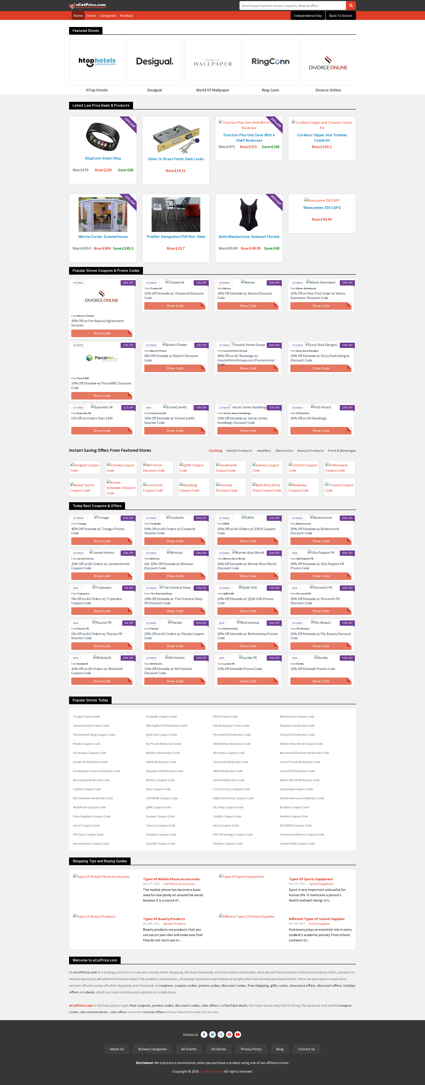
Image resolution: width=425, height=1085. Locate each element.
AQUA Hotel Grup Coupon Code (233, 798)
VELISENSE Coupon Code (296, 825)
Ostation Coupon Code (161, 834)
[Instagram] (221, 1034)
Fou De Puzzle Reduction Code (300, 762)
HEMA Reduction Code (227, 771)
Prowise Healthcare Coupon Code (302, 834)
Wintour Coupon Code (160, 780)
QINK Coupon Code (158, 807)
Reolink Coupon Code (294, 816)
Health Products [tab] (239, 450)
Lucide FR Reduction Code (90, 762)
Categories (108, 15)
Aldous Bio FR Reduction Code (300, 780)
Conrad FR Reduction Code (297, 771)
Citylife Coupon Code (87, 789)
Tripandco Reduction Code (297, 726)
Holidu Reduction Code (161, 762)
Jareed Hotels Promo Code (91, 726)
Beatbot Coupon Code (294, 807)
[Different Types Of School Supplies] (246, 916)
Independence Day (308, 15)
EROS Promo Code (225, 716)
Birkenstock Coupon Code (297, 716)
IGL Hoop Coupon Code (228, 807)
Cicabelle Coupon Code (161, 716)
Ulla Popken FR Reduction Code (166, 726)
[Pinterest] (229, 1034)
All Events (189, 1049)
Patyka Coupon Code (86, 744)
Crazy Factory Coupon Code (231, 789)
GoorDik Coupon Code (160, 844)
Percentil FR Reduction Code (232, 735)
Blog (280, 1049)
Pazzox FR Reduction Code (297, 735)
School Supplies (319, 924)
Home (78, 15)
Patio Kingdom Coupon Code (92, 816)
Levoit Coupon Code (86, 825)
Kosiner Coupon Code (160, 816)
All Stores (218, 1049)
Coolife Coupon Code (227, 816)
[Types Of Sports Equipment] (241, 876)
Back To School (340, 15)
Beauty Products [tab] (311, 450)
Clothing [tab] (215, 450)
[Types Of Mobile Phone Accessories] (101, 876)
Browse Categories (152, 1049)
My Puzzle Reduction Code (163, 744)
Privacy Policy (251, 1049)
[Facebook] (204, 1034)
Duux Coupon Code (158, 789)
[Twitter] (212, 1034)
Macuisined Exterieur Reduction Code (304, 753)
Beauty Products (175, 924)
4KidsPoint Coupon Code (89, 807)
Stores (91, 15)
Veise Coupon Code (226, 825)
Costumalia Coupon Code (296, 789)
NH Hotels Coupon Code (229, 753)
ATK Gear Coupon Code (88, 834)
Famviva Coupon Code (161, 825)
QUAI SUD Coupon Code (161, 735)
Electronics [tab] (284, 450)
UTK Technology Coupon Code (233, 834)
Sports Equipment (321, 884)
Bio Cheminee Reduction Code (93, 798)
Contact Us (306, 1049)
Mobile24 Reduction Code (163, 753)
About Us (117, 1049)
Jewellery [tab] (264, 450)
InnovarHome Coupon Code (91, 844)
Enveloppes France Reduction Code (96, 771)
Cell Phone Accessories (179, 884)
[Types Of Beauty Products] (94, 916)
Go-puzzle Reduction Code (231, 762)
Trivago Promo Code (86, 716)
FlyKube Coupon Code (227, 844)
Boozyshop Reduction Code (91, 780)
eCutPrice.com (210, 1071)
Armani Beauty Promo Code (231, 726)
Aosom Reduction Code (228, 780)
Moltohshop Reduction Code (232, 744)
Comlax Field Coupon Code (297, 844)
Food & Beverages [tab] (342, 450)
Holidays (126, 15)
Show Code (101, 333)
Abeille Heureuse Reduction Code (302, 798)
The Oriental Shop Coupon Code (94, 735)
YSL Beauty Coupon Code (89, 753)
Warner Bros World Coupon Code (301, 744)
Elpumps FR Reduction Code (164, 771)
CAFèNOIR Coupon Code (162, 798)
